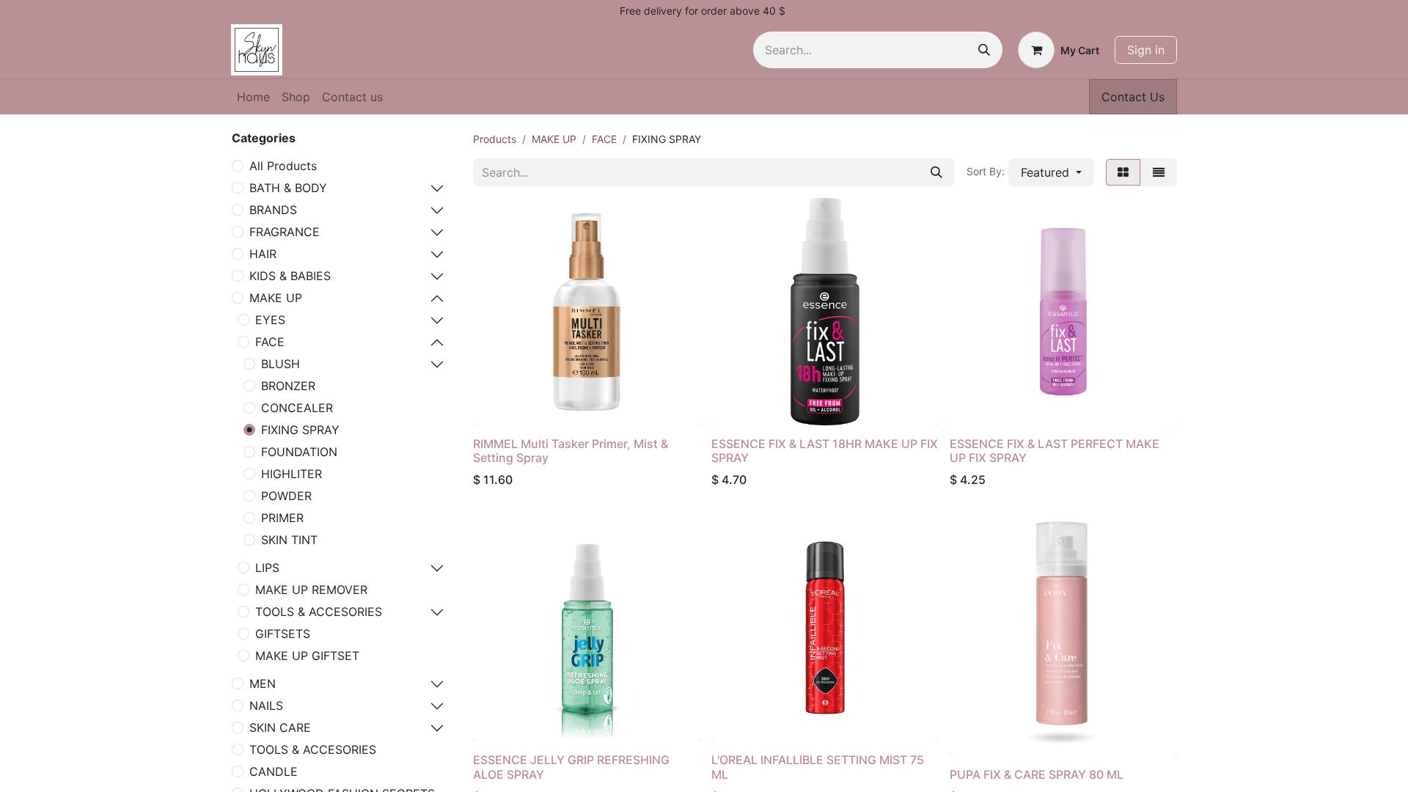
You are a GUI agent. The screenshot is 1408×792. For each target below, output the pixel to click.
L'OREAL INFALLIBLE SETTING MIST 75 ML (817, 766)
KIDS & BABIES (290, 275)
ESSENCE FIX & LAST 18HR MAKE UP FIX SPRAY (824, 450)
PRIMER (282, 517)
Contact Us (1133, 96)
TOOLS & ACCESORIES (318, 611)
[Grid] (1123, 172)
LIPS (267, 567)
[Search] (984, 50)
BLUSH (280, 363)
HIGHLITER (291, 473)
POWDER (286, 495)
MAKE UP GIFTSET (307, 655)
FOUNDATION (299, 451)
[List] (1158, 172)
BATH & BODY (288, 187)
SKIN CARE (280, 727)
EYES (270, 319)
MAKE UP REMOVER (311, 589)
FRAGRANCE (284, 231)
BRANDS (273, 209)
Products (494, 139)
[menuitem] (253, 96)
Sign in (1146, 50)
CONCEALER (297, 407)
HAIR (262, 253)
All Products (283, 165)
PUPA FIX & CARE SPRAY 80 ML (1036, 774)
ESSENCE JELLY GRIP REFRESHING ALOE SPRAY (571, 766)
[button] (1051, 172)
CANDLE (273, 771)
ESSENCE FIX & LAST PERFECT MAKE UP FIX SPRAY (1054, 450)
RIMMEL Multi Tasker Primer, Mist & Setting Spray (570, 450)
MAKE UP (275, 297)
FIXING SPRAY (300, 429)
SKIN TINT (289, 539)
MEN (262, 683)
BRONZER (288, 385)
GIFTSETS (282, 633)
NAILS (266, 705)
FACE (270, 341)
